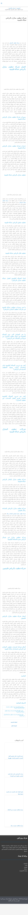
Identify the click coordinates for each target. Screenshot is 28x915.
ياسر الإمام (10, 900)
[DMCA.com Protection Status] (17, 909)
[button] (14, 707)
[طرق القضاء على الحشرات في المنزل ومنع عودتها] (14, 784)
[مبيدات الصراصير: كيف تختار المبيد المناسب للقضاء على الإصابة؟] (14, 767)
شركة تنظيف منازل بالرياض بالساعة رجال (16, 513)
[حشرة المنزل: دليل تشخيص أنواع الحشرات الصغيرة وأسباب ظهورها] (14, 749)
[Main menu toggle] (1, 3)
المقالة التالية (14, 725)
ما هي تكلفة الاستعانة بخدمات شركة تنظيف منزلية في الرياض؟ (14, 711)
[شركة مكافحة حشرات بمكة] (14, 818)
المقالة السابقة (14, 722)
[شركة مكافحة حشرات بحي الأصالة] (14, 802)
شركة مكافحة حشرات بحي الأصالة (15, 809)
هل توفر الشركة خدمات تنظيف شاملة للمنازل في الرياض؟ (14, 715)
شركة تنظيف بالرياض (14, 43)
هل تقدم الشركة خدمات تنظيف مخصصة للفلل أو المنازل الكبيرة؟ (15, 707)
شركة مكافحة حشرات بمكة (17, 825)
